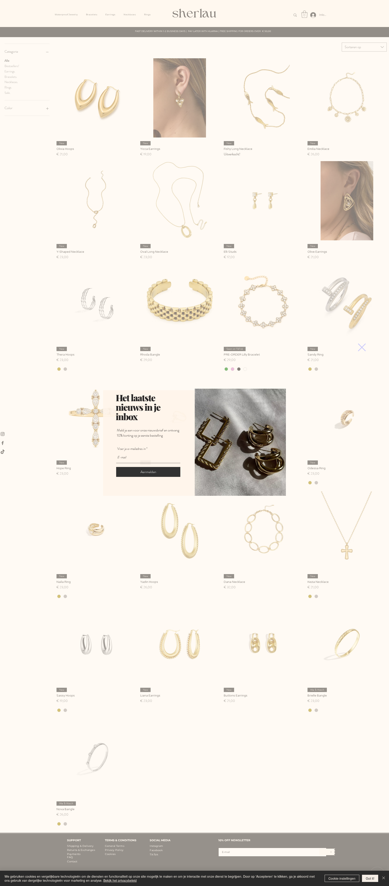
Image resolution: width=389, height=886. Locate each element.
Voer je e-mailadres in (131, 449)
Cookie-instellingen (341, 878)
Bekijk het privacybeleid (120, 880)
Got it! (370, 878)
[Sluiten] (383, 878)
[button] (362, 347)
